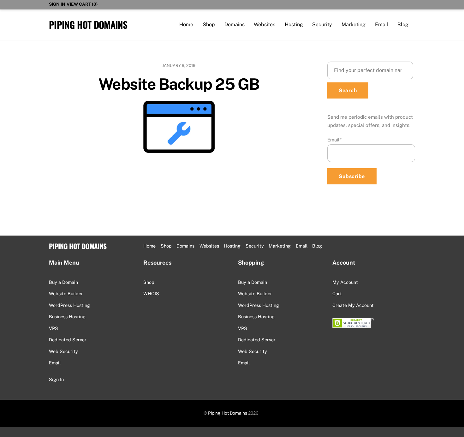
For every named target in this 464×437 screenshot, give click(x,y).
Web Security (63, 351)
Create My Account (353, 305)
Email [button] (301, 245)
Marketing (354, 24)
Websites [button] (209, 245)
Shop (209, 24)
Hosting (294, 24)
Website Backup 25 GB (178, 84)
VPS (53, 328)
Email (381, 24)
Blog (402, 24)
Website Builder (66, 293)
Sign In (57, 4)
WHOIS (151, 293)
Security (322, 24)
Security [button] (255, 245)
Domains (234, 24)
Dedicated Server (67, 339)
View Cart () (82, 4)
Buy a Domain (63, 282)
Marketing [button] (280, 245)
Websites (264, 24)
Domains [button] (185, 245)
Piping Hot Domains (227, 413)
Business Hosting (67, 316)
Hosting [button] (232, 245)
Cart (337, 293)
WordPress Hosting (69, 305)
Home (186, 24)
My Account (345, 282)
